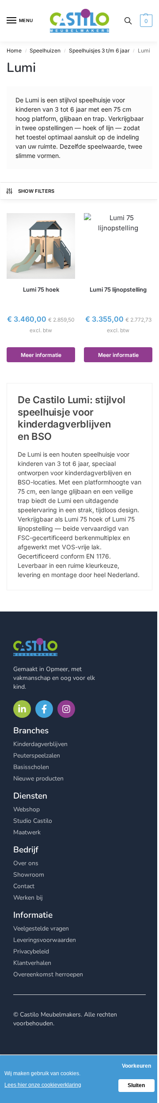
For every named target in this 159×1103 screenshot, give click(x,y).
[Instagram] (66, 709)
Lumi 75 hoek (41, 289)
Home (14, 50)
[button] (145, 21)
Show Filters (36, 191)
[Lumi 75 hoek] (41, 246)
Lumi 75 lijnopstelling (118, 289)
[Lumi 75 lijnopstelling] (118, 246)
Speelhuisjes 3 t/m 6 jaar (99, 50)
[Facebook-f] (44, 709)
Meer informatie (41, 355)
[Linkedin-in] (22, 709)
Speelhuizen (45, 50)
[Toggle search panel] (128, 20)
